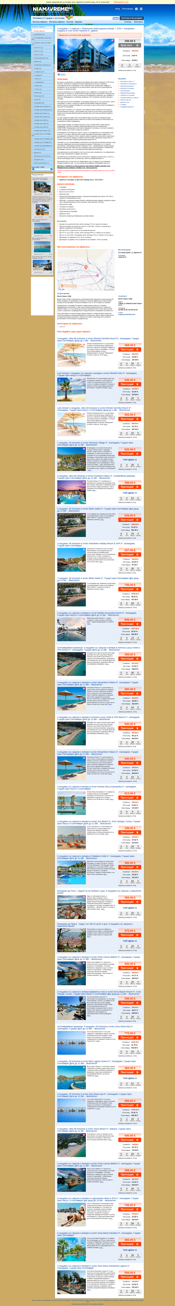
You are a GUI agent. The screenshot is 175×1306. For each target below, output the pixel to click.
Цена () (38, 167)
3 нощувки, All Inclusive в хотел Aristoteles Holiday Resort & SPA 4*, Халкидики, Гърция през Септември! (96, 544)
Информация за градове (110, 1300)
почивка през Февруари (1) (42, 110)
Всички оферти (40, 22)
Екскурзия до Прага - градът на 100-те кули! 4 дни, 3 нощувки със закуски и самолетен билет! (95, 925)
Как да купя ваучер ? (127, 86)
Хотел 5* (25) (37, 54)
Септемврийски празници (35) (42, 38)
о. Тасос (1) (37, 89)
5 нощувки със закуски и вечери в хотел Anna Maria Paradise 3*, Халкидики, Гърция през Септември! (98, 1234)
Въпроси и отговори (127, 88)
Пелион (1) (36, 92)
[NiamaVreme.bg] (53, 13)
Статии (127, 22)
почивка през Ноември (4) (42, 142)
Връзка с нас (124, 102)
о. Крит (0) (36, 79)
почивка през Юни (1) (40, 123)
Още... (106, 355)
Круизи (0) (36, 152)
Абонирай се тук (121, 2)
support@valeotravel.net (126, 314)
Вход (118, 9)
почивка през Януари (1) (41, 106)
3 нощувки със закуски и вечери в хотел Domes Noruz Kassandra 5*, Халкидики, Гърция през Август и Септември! (97, 787)
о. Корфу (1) (37, 75)
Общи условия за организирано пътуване (44, 1300)
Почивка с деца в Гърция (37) (41, 43)
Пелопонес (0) (38, 96)
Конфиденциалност (127, 107)
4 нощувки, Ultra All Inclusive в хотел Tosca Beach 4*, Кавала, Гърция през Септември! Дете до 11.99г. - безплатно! (94, 1130)
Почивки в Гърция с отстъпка (48, 18)
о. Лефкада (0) (38, 82)
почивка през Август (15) (41, 130)
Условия (123, 104)
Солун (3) (36, 99)
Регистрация (127, 9)
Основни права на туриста (129, 98)
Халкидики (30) (38, 103)
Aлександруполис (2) (40, 58)
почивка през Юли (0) (40, 127)
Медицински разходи (127, 93)
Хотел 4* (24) (37, 51)
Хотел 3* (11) (37, 48)
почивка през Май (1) (40, 120)
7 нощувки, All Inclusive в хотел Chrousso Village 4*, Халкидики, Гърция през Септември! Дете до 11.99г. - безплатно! (95, 444)
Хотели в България (131, 18)
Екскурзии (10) (38, 159)
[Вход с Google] (141, 9)
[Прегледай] (129, 351)
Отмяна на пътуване (127, 95)
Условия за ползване (77, 1300)
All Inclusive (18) (38, 149)
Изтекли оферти (57, 22)
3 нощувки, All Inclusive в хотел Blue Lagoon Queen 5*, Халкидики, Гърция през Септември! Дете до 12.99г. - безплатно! (96, 1062)
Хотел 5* (62, 327)
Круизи (78, 22)
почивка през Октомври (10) (42, 139)
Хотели (69, 22)
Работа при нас (125, 100)
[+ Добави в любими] (112, 40)
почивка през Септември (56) (41, 134)
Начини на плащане (64, 1300)
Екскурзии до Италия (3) (41, 156)
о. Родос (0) (37, 85)
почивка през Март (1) (40, 113)
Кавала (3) (36, 61)
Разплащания (125, 91)
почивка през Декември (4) (42, 146)
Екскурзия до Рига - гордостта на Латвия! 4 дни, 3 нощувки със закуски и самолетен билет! (99, 892)
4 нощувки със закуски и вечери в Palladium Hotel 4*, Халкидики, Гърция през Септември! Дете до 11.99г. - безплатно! (95, 857)
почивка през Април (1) (41, 117)
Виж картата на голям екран (86, 272)
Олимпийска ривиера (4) (41, 65)
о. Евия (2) (36, 68)
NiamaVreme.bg (76, 1304)
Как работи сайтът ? (127, 81)
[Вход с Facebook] (136, 9)
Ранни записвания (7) (40, 163)
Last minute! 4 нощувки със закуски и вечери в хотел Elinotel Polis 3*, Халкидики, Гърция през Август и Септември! (97, 374)
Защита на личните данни (127, 1300)
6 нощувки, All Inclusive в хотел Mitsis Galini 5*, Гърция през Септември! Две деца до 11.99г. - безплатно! (98, 510)
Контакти (138, 22)
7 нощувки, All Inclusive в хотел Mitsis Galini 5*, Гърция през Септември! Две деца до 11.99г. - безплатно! (98, 579)
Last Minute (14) (38, 34)
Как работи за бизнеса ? (128, 84)
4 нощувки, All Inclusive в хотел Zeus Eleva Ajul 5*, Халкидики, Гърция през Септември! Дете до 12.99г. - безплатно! (94, 1095)
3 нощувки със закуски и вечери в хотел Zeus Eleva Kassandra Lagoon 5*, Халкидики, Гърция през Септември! (93, 1267)
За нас (87, 1300)
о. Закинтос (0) (38, 72)
